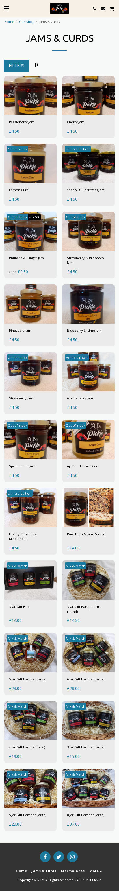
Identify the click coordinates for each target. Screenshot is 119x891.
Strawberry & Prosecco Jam (85, 260)
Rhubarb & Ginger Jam (26, 258)
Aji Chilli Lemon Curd (83, 466)
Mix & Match (17, 566)
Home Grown (77, 357)
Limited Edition (78, 149)
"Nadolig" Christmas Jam (86, 190)
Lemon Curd (19, 190)
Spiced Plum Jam (22, 466)
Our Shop (26, 21)
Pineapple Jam (20, 330)
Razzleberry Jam (21, 122)
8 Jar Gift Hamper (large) (85, 815)
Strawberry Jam (21, 398)
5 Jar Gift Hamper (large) (27, 679)
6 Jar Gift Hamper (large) (85, 679)
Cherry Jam (75, 122)
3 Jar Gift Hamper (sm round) (83, 609)
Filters (16, 65)
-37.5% (34, 217)
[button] (6, 8)
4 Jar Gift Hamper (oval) (27, 747)
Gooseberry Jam (80, 398)
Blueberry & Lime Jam (84, 330)
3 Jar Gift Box (19, 606)
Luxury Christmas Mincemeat (22, 536)
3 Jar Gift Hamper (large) (85, 747)
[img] (30, 95)
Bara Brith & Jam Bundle (86, 534)
